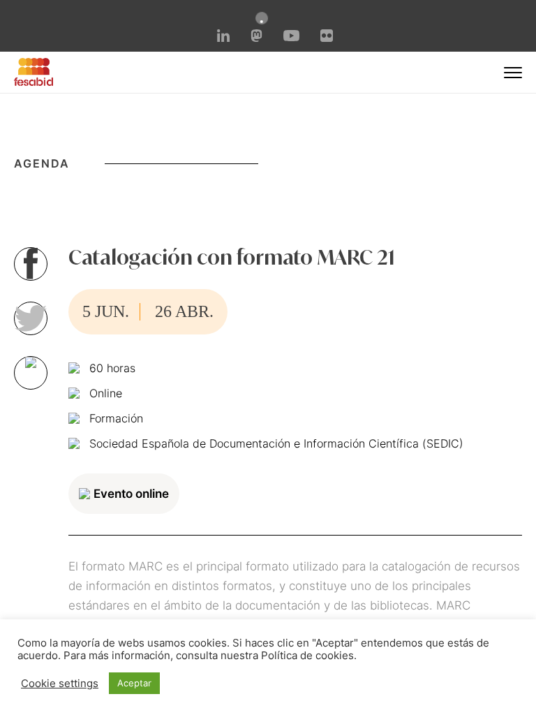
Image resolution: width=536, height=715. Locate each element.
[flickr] (326, 38)
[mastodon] (257, 38)
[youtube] (291, 37)
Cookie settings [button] (59, 683)
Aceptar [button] (134, 682)
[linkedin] (223, 38)
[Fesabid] (33, 82)
